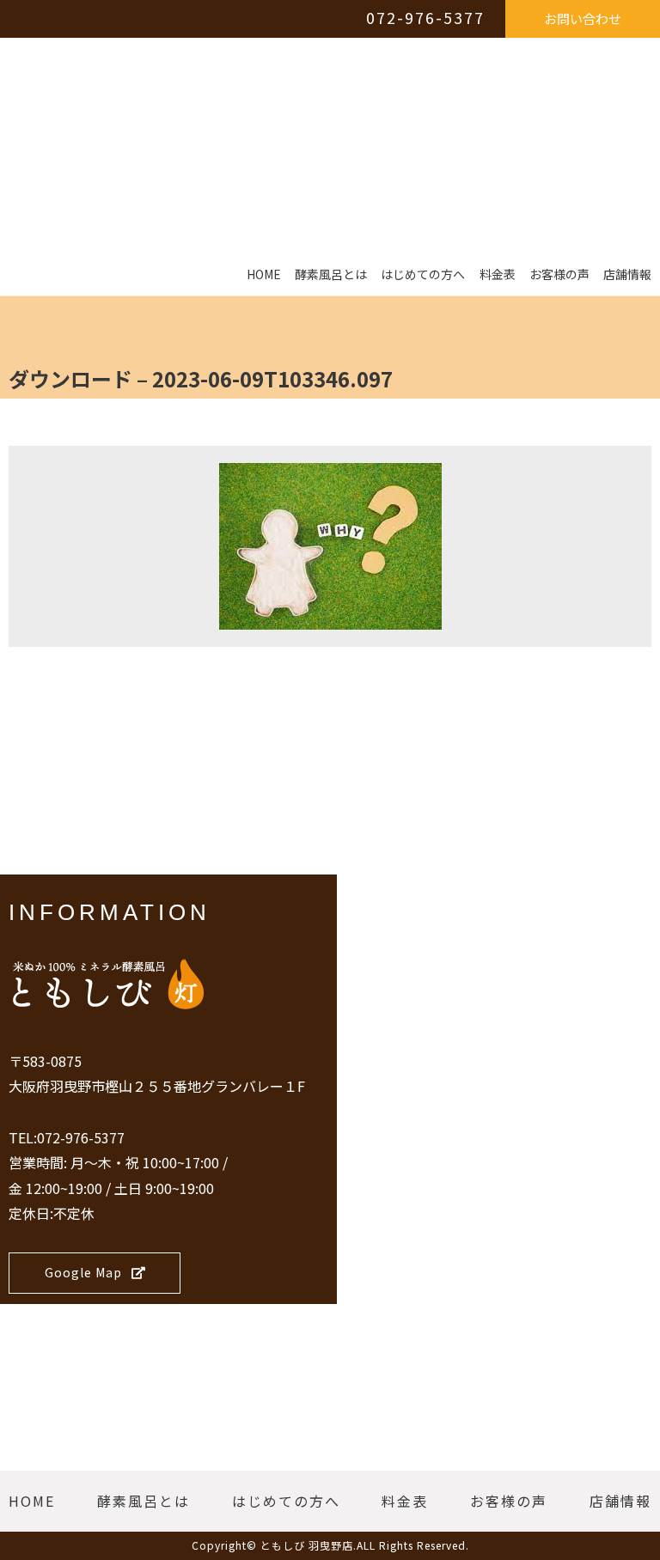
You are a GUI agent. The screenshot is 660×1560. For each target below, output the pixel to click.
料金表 (498, 274)
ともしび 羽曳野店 (306, 1545)
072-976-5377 (425, 17)
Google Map (83, 1272)
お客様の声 (559, 274)
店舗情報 (627, 274)
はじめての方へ (423, 274)
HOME (264, 274)
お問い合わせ (582, 18)
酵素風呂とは (331, 274)
